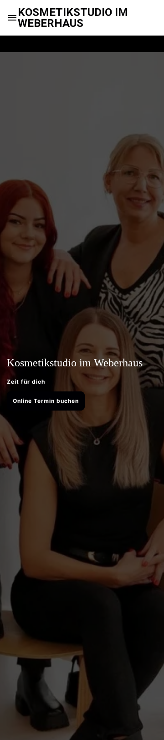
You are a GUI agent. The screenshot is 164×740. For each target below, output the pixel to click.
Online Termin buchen (46, 400)
